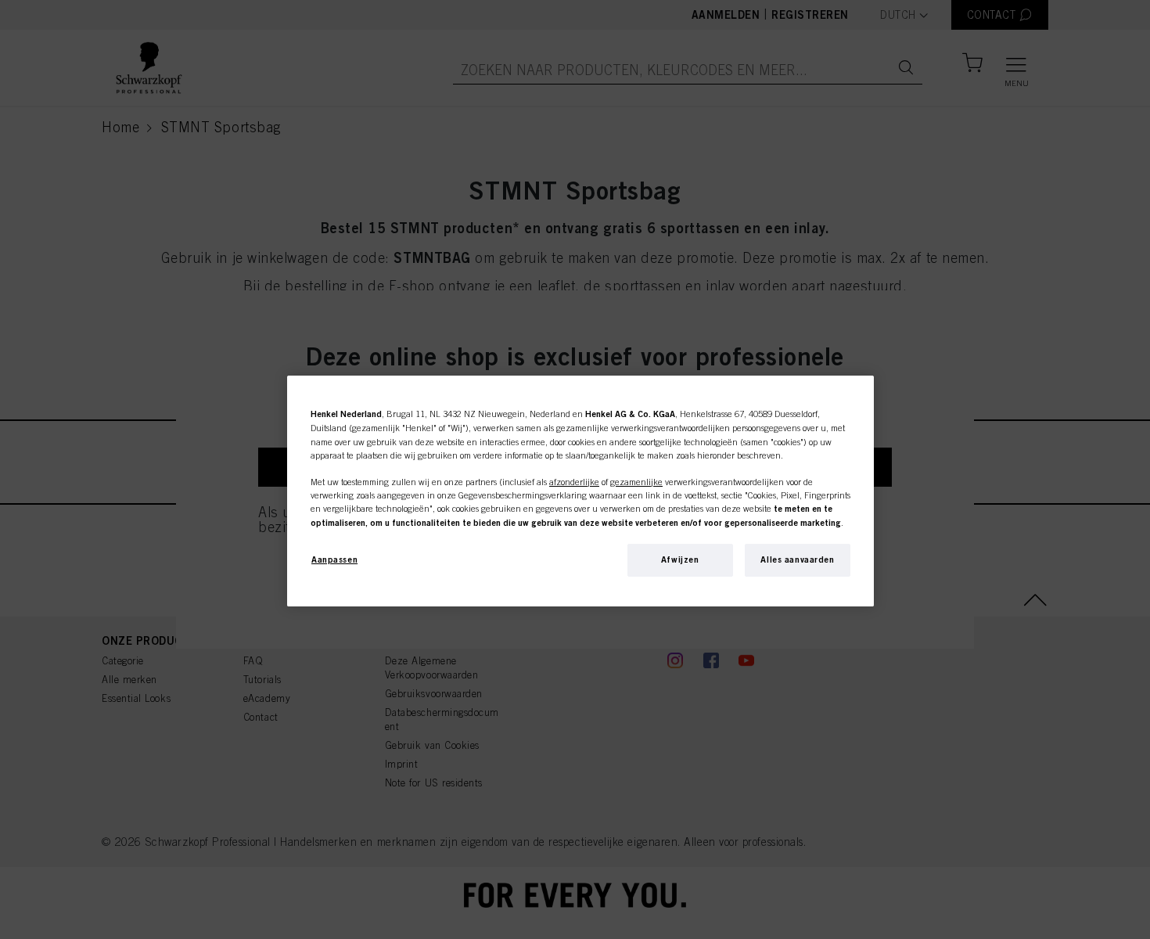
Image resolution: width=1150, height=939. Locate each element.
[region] (580, 491)
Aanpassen (334, 559)
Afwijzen (680, 559)
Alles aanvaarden (797, 559)
